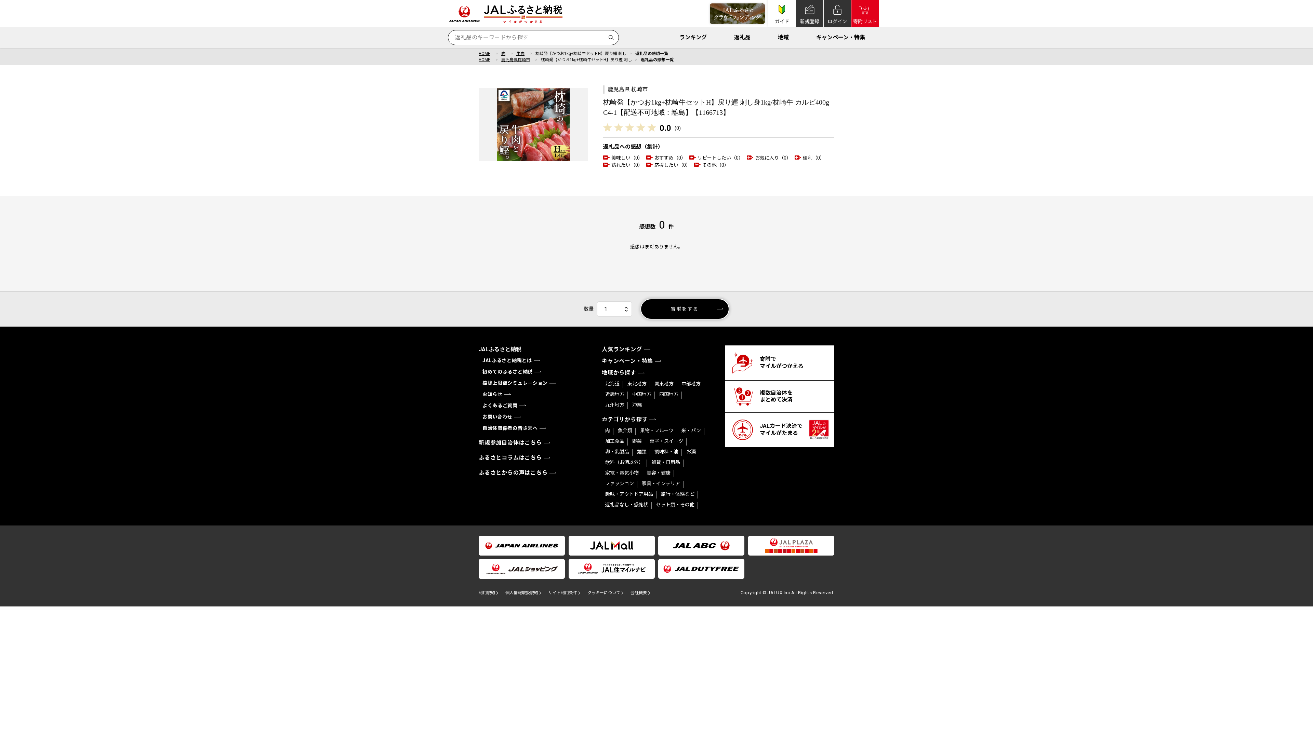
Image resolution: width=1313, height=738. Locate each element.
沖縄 (637, 405)
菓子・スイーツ (666, 441)
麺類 (642, 451)
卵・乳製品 (617, 451)
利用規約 (487, 592)
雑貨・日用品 (665, 462)
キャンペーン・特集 (840, 37)
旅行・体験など (677, 494)
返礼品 (742, 37)
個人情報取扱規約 (521, 592)
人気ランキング (622, 349)
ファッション (619, 483)
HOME (484, 53)
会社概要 (639, 592)
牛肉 (520, 53)
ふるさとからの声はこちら (513, 472)
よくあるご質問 (500, 405)
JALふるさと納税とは (507, 360)
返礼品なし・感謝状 (626, 504)
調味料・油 (666, 451)
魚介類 (625, 430)
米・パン (691, 430)
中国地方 (641, 394)
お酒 (691, 451)
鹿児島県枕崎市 (515, 59)
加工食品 (614, 441)
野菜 (637, 441)
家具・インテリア (661, 483)
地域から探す (619, 372)
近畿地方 (614, 394)
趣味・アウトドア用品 (629, 494)
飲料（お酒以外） (624, 462)
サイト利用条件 (562, 592)
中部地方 (691, 383)
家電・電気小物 (622, 473)
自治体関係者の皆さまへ (510, 428)
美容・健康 (659, 473)
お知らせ (492, 394)
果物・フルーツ (657, 430)
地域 (783, 37)
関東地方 (664, 383)
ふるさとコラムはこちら (510, 457)
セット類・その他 (675, 504)
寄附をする (685, 309)
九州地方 (614, 405)
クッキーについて (603, 592)
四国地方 (668, 394)
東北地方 (637, 383)
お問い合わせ (497, 417)
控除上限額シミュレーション (515, 383)
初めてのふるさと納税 (507, 371)
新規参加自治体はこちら (510, 442)
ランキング (693, 37)
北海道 (612, 383)
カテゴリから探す (625, 419)
